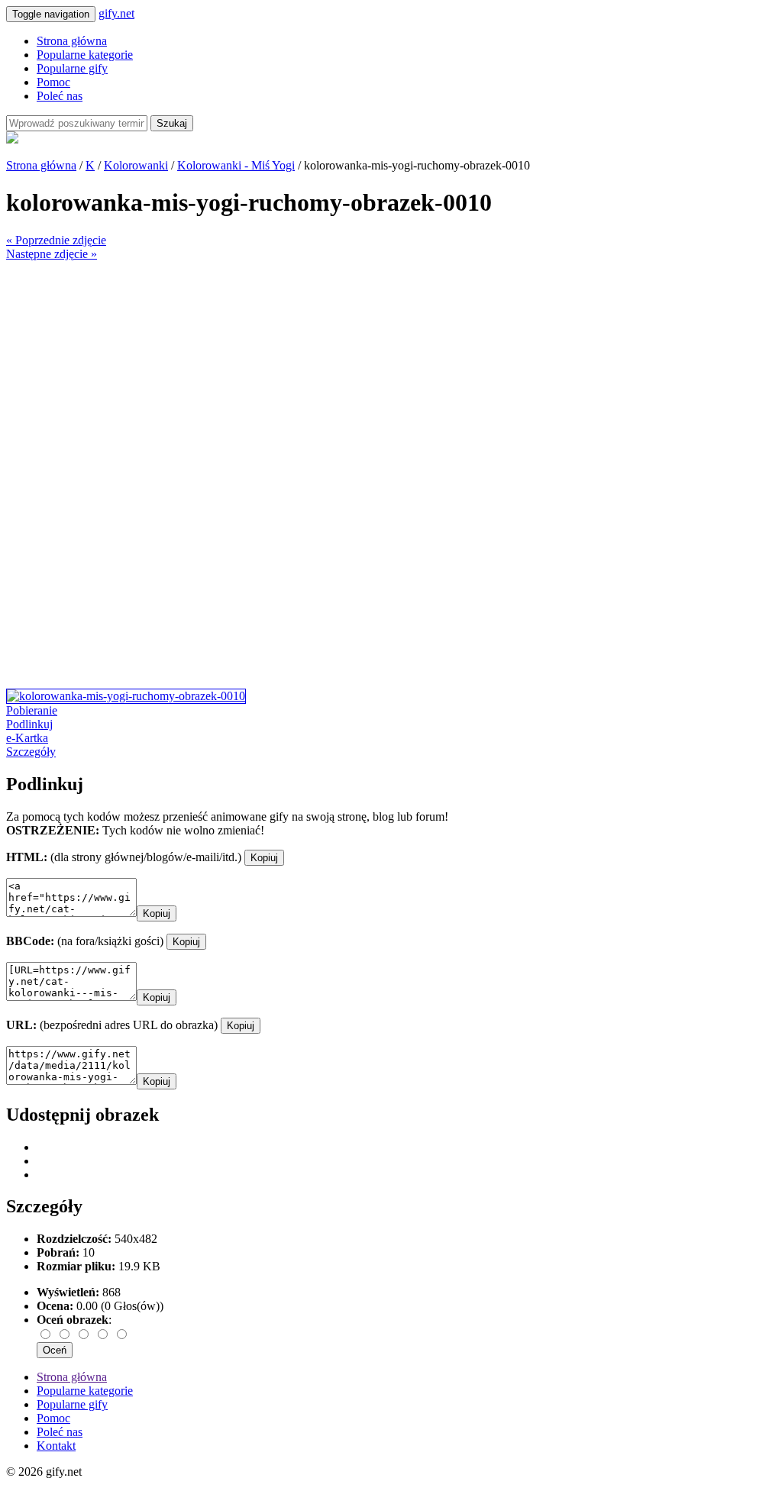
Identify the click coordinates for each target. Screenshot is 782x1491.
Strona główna (72, 40)
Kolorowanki (136, 165)
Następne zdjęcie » (51, 253)
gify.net (116, 13)
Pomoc (53, 82)
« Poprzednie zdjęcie (56, 240)
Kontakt (56, 1445)
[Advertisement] (391, 368)
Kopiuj (264, 857)
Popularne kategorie (85, 54)
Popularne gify (72, 68)
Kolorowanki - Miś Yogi (236, 165)
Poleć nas (59, 95)
